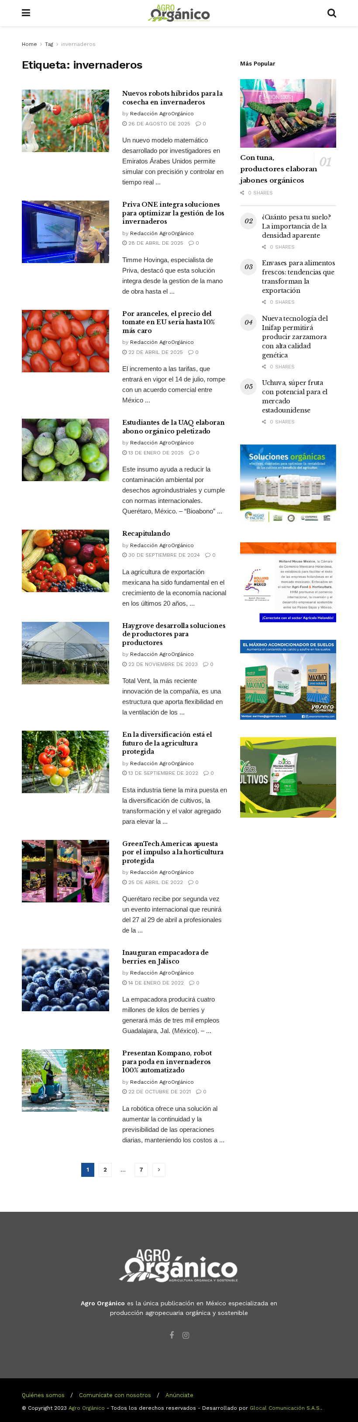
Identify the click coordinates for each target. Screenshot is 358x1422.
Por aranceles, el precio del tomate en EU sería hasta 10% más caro (168, 322)
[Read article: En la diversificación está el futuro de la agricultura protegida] (65, 762)
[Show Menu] (26, 13)
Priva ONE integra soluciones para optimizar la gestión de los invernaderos (173, 213)
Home (29, 44)
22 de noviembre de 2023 (162, 664)
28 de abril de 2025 (155, 243)
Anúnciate (179, 1395)
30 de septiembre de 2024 (163, 555)
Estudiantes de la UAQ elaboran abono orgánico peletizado (173, 427)
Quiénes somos (43, 1395)
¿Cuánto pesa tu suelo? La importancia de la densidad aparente (296, 226)
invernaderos (78, 44)
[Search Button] (331, 13)
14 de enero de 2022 (155, 983)
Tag (49, 44)
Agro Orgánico (87, 1408)
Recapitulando (146, 534)
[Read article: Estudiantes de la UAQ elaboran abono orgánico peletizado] (65, 450)
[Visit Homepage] (179, 13)
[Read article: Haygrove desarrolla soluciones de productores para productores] (65, 653)
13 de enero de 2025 (155, 453)
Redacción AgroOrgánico (162, 114)
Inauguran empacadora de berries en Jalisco (165, 957)
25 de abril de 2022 (155, 882)
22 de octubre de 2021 (159, 1092)
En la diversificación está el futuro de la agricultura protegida (167, 743)
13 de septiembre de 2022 (162, 773)
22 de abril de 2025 (155, 352)
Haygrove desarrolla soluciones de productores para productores (174, 634)
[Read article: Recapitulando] (65, 561)
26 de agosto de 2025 (158, 124)
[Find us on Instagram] (185, 1336)
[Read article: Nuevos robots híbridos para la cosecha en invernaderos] (65, 121)
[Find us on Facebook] (171, 1336)
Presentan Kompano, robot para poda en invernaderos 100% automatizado (166, 1061)
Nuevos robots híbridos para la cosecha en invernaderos (172, 98)
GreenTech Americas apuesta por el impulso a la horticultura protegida (173, 852)
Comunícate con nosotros (115, 1395)
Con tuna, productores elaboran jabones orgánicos (278, 168)
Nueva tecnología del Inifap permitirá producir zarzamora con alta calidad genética (294, 337)
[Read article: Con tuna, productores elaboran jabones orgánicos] (288, 113)
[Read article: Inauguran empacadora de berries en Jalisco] (65, 980)
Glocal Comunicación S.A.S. (285, 1408)
